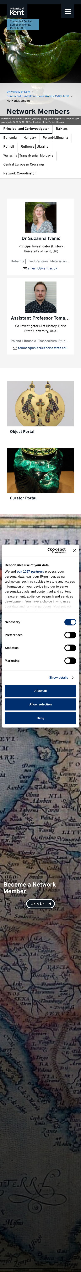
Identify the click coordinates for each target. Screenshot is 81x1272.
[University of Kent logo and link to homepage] (17, 11)
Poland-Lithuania (55, 138)
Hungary (29, 138)
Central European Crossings (24, 165)
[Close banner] (74, 550)
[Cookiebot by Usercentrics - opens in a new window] (49, 550)
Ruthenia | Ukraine (34, 147)
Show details (58, 677)
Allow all (40, 691)
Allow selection (40, 704)
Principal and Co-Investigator (26, 129)
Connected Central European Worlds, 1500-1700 (21, 25)
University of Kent (18, 92)
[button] (67, 11)
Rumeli (8, 147)
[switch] (70, 635)
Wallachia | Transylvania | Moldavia (28, 156)
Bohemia (10, 138)
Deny (40, 718)
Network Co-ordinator (19, 174)
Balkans (62, 129)
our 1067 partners (30, 571)
